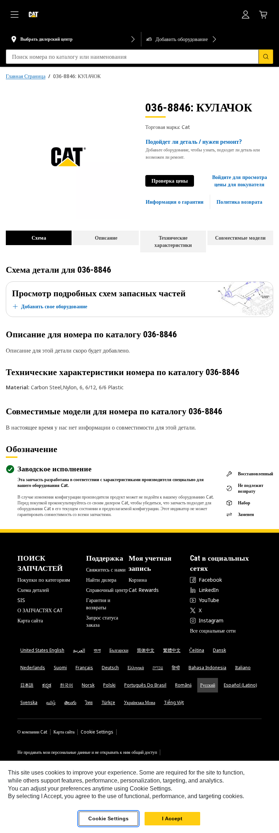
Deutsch (110, 668)
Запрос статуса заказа (102, 621)
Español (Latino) (240, 685)
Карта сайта (30, 620)
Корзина (138, 579)
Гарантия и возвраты (98, 604)
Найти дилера (101, 579)
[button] (239, 181)
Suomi (60, 668)
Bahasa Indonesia (207, 668)
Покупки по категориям (43, 579)
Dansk (219, 650)
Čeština (196, 650)
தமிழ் (51, 702)
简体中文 (145, 650)
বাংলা (97, 650)
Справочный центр (107, 589)
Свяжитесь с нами (106, 569)
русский (207, 685)
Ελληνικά (136, 668)
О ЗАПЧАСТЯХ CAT (40, 610)
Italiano (243, 668)
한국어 (66, 685)
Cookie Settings (97, 732)
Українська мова (139, 702)
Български (118, 650)
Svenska (28, 702)
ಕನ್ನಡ (46, 685)
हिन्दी (176, 668)
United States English (42, 650)
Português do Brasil (145, 685)
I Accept (172, 818)
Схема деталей (33, 589)
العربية (79, 650)
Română (183, 685)
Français (84, 668)
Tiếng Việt (174, 702)
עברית (158, 668)
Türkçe (108, 702)
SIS (21, 600)
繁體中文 (172, 650)
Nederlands (32, 668)
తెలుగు (70, 702)
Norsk (88, 685)
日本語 (26, 685)
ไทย (89, 702)
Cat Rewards (144, 589)
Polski (109, 685)
